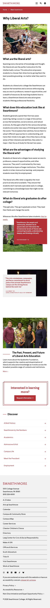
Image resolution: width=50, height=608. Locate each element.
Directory (7, 533)
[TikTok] (19, 573)
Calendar (6, 510)
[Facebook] (8, 573)
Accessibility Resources (13, 590)
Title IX (6, 557)
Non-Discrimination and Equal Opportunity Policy (23, 594)
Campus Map (8, 519)
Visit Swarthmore (10, 561)
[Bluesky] (23, 573)
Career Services (9, 524)
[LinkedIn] (11, 573)
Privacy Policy (9, 586)
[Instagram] (4, 573)
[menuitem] (37, 3)
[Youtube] (15, 573)
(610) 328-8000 (9, 494)
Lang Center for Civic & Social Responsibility (20, 538)
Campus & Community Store (14, 514)
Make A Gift (8, 543)
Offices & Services (10, 547)
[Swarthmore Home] (15, 484)
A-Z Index (7, 500)
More (5, 371)
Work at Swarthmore (11, 566)
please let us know (28, 580)
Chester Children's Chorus (13, 528)
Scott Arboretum (10, 552)
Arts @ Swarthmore (10, 505)
